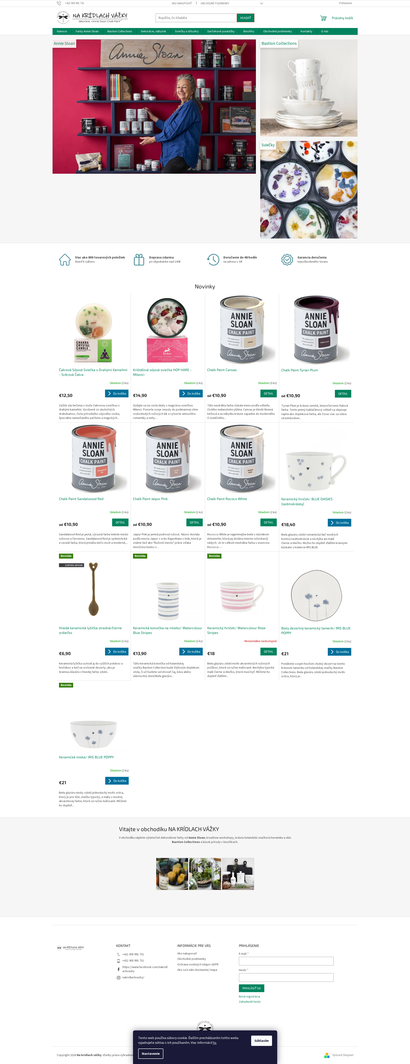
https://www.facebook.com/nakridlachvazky (144, 969)
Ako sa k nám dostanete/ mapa (197, 970)
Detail (268, 393)
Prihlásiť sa (251, 988)
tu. (215, 1042)
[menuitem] (62, 31)
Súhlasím (261, 1040)
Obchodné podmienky (215, 3)
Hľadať (245, 18)
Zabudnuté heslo (250, 1002)
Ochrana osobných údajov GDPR (197, 964)
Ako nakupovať (182, 3)
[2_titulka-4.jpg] (238, 874)
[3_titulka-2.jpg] (172, 874)
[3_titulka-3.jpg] (205, 874)
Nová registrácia (249, 997)
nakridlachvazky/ (133, 977)
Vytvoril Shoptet (343, 1055)
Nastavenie (151, 1053)
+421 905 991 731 (133, 954)
